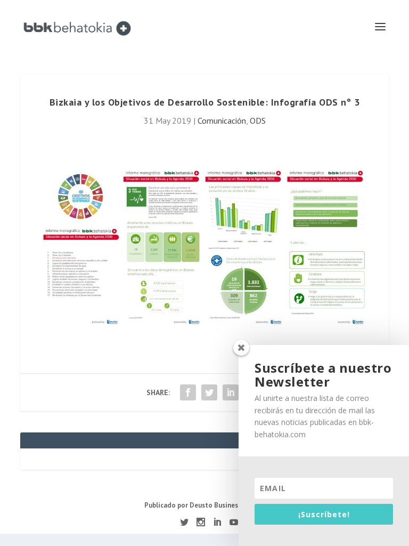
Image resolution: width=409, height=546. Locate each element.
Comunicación (222, 120)
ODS (258, 120)
